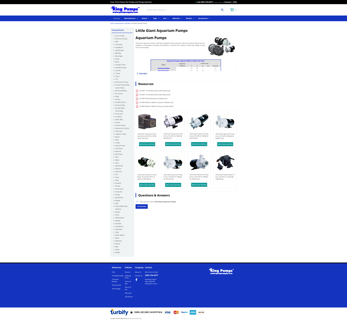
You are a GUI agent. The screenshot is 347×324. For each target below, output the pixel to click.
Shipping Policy (128, 277)
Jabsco (117, 137)
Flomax (117, 99)
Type (155, 18)
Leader (117, 143)
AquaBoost (119, 47)
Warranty (128, 293)
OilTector (118, 169)
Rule (116, 203)
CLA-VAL (118, 70)
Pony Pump (119, 189)
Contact (227, 2)
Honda (117, 122)
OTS (116, 174)
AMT (116, 42)
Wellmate (118, 241)
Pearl (117, 180)
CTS (116, 79)
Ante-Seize (118, 44)
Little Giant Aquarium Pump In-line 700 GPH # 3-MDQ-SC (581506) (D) (198, 136)
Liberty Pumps (120, 146)
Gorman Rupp (120, 105)
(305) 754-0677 (151, 275)
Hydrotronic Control (122, 128)
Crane (117, 76)
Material (176, 18)
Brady (117, 59)
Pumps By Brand (119, 23)
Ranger (117, 200)
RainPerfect (119, 198)
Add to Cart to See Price (147, 144)
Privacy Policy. (138, 318)
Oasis (117, 163)
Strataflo (118, 224)
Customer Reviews (115, 280)
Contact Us (139, 276)
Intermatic (118, 131)
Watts (117, 238)
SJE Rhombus (119, 218)
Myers (117, 160)
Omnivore (118, 172)
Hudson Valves (120, 125)
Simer (117, 215)
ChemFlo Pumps (120, 68)
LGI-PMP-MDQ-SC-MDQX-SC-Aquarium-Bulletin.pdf (156, 102)
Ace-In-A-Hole (119, 36)
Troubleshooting (117, 276)
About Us (138, 272)
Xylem (117, 250)
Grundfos (118, 117)
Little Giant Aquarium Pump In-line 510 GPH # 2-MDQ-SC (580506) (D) (172, 136)
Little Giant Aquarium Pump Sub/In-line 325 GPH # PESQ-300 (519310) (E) (147, 136)
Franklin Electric (120, 102)
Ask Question (141, 206)
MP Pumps (119, 154)
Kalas (117, 140)
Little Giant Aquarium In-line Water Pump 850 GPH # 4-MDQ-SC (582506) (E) (147, 177)
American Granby (121, 39)
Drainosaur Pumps (121, 82)
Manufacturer (130, 18)
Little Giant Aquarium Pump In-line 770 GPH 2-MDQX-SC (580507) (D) (225, 136)
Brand (144, 18)
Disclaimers (129, 297)
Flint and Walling (121, 91)
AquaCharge (119, 50)
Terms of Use (128, 288)
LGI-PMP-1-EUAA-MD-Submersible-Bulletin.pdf (154, 91)
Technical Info (116, 285)
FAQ (235, 2)
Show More (143, 73)
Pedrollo (118, 183)
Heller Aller (119, 120)
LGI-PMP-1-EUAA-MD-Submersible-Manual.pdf (154, 95)
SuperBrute (119, 226)
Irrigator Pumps (120, 134)
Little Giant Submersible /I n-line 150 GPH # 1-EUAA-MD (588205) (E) (225, 177)
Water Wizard (120, 235)
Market (189, 18)
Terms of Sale (128, 282)
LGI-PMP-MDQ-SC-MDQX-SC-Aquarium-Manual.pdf (156, 106)
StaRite (117, 221)
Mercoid (118, 151)
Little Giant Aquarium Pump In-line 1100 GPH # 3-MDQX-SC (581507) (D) (172, 177)
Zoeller (117, 252)
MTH (116, 157)
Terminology (116, 289)
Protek (117, 195)
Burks (117, 62)
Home (112, 23)
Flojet (117, 96)
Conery (117, 73)
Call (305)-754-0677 (204, 2)
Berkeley (118, 53)
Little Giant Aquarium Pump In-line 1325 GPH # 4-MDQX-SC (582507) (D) (198, 177)
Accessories (203, 18)
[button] (222, 10)
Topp (117, 232)
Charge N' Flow (120, 65)
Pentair (117, 186)
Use (164, 18)
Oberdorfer (119, 166)
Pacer (117, 177)
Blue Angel (118, 56)
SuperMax (118, 229)
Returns (127, 272)
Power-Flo (118, 192)
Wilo (116, 247)
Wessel (117, 244)
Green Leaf (119, 114)
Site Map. (132, 318)
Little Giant (127, 23)
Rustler (117, 212)
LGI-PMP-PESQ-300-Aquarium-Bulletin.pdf (153, 99)
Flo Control (119, 94)
